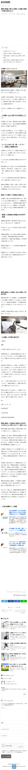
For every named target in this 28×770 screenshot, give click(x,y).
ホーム (2, 5)
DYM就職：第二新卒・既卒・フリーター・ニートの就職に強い (17, 529)
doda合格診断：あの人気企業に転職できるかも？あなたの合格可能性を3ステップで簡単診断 (17, 512)
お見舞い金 (22, 13)
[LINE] (24, 601)
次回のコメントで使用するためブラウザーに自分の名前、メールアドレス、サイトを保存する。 (14, 751)
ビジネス (8, 5)
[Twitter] (4, 601)
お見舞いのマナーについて (9, 51)
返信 (25, 694)
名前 (2, 722)
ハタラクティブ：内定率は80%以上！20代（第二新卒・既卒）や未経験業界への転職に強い (17, 543)
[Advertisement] (14, 31)
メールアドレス (5, 729)
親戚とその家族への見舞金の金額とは (12, 53)
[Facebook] (11, 601)
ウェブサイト (4, 735)
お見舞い (18, 13)
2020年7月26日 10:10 (11, 684)
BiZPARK (24, 595)
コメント (3, 707)
